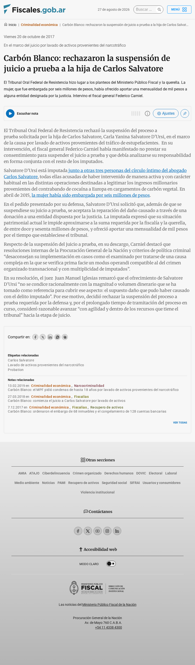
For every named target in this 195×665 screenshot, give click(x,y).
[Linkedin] (117, 531)
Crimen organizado (87, 473)
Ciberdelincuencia (56, 473)
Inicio (12, 25)
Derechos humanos (118, 473)
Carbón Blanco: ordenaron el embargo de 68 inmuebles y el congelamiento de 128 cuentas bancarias (87, 411)
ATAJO (34, 473)
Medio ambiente (27, 483)
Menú (175, 9)
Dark (111, 564)
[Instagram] (107, 531)
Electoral (155, 473)
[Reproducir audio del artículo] (10, 113)
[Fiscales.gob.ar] (34, 9)
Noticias (48, 483)
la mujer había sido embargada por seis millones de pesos (91, 195)
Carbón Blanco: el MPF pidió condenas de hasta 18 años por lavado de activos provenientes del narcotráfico (93, 390)
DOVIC (141, 473)
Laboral (171, 473)
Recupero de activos (83, 483)
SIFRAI (135, 483)
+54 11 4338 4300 (108, 627)
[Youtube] (97, 531)
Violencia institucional (98, 492)
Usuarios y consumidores (161, 483)
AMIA (22, 473)
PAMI (61, 483)
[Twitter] (88, 531)
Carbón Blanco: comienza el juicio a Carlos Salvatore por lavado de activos (66, 401)
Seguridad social (114, 483)
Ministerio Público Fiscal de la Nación (109, 604)
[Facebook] (78, 531)
